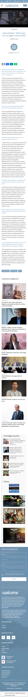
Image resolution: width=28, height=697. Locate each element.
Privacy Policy (10, 688)
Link (3, 651)
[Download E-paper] (4, 657)
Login (3, 626)
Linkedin (13, 491)
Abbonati (18, 1)
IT (24, 5)
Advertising (5, 649)
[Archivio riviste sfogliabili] (4, 662)
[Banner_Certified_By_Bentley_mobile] (14, 543)
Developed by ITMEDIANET (17, 685)
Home (3, 647)
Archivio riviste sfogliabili (11, 662)
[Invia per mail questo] (3, 64)
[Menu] (2, 5)
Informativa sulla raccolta (8, 695)
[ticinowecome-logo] (11, 5)
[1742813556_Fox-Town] (14, 523)
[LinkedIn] (13, 637)
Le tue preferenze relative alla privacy (15, 693)
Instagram (14, 488)
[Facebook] (11, 484)
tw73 (20, 271)
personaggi (13, 271)
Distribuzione (6, 671)
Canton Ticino (6, 271)
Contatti (4, 653)
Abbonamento (6, 673)
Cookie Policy (18, 688)
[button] (1, 1)
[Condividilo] (7, 64)
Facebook (14, 485)
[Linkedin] (11, 491)
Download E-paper (9, 657)
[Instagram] (11, 488)
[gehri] (14, 506)
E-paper (9, 2)
